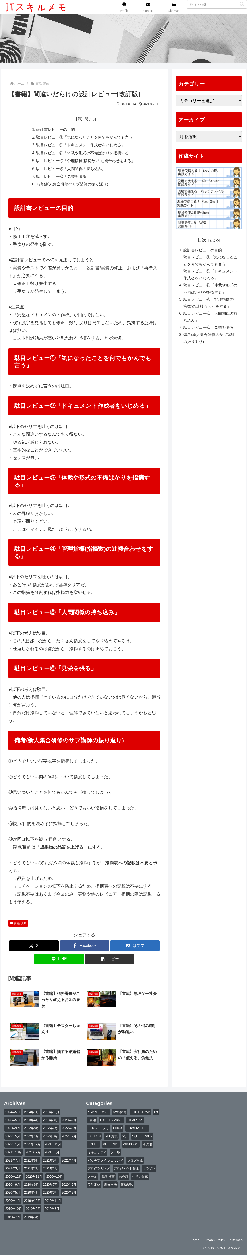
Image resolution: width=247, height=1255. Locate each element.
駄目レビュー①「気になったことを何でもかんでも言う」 (86, 137)
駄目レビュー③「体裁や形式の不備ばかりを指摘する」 (84, 153)
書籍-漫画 (20, 923)
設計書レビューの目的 (55, 129)
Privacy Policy (214, 1240)
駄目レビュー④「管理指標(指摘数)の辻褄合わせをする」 (85, 160)
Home (194, 1240)
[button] (242, 4)
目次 (77, 118)
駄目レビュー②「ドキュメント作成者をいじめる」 (80, 145)
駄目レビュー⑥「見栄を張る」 (63, 176)
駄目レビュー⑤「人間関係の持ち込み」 (71, 168)
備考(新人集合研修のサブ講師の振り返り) (72, 184)
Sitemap (236, 1240)
